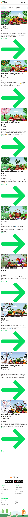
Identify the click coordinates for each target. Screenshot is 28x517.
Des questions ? (18, 493)
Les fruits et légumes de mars (12, 269)
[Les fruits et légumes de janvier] (14, 358)
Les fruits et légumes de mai (12, 172)
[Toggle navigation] (24, 2)
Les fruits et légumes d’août (10, 25)
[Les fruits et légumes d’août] (14, 17)
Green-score (18, 489)
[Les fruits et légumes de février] (14, 309)
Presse (2, 502)
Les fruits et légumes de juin (12, 123)
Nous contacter (4, 500)
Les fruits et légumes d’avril (14, 220)
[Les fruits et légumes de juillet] (14, 66)
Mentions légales (5, 504)
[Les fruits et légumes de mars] (14, 260)
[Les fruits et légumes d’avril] (14, 212)
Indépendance (4, 489)
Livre (2, 491)
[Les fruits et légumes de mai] (14, 163)
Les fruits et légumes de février (12, 317)
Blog (2, 493)
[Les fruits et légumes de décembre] (14, 406)
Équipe (2, 487)
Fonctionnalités (18, 487)
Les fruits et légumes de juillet (12, 74)
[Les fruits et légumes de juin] (14, 114)
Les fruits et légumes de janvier (12, 366)
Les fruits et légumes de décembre (12, 415)
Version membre (19, 491)
